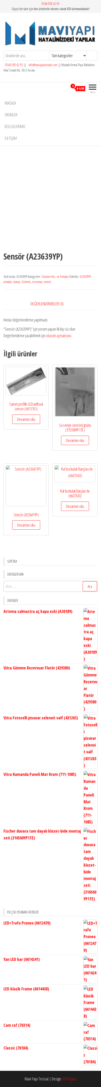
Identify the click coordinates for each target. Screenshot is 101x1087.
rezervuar (37, 281)
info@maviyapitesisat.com (42, 65)
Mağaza (10, 103)
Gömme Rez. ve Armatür (55, 276)
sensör (47, 281)
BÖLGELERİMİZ (15, 126)
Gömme (26, 281)
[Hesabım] (64, 88)
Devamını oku (26, 419)
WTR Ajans (69, 1079)
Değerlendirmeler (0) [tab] (47, 303)
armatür (8, 281)
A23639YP (85, 276)
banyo (16, 281)
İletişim (11, 138)
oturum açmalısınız (58, 335)
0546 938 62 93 (50, 3)
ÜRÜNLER (11, 114)
